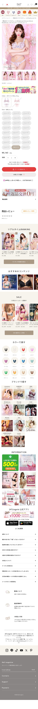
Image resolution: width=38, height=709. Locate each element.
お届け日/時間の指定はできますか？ (11, 555)
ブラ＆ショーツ (8, 12)
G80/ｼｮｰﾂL (16, 147)
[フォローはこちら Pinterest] (31, 650)
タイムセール (24, 12)
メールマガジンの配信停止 (9, 581)
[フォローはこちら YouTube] (21, 650)
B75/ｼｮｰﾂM (26, 113)
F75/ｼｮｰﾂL (16, 137)
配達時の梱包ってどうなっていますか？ (12, 545)
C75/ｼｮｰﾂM (26, 118)
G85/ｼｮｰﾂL (25, 147)
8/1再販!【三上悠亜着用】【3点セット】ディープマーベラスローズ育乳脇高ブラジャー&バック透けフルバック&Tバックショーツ (22, 323)
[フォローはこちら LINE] (12, 650)
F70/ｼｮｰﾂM (6, 137)
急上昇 (30, 12)
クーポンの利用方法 (7, 566)
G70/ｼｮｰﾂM (26, 142)
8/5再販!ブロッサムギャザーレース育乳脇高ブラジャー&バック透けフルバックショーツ (22, 252)
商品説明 (4, 199)
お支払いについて (6, 560)
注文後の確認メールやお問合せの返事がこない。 (14, 576)
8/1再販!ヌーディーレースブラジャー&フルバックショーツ (8, 323)
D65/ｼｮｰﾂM (7, 123)
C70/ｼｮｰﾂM (17, 118)
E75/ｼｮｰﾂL (26, 128)
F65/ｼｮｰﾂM (25, 132)
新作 (3, 12)
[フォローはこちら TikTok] (16, 650)
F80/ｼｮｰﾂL (25, 137)
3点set (19, 12)
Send (33, 670)
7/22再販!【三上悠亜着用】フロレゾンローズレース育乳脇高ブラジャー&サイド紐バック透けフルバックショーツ (8, 252)
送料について (5, 534)
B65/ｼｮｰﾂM (7, 113)
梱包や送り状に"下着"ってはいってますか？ (13, 539)
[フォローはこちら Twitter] (26, 650)
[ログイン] (28, 4)
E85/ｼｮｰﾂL (15, 132)
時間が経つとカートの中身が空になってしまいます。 (16, 571)
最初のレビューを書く (29, 211)
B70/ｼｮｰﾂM (16, 113)
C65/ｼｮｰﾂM (7, 118)
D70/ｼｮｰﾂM (17, 123)
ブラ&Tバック (13, 12)
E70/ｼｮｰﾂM (16, 128)
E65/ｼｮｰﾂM (7, 128)
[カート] (35, 5)
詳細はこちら (17, 608)
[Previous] (2, 12)
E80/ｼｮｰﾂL (6, 132)
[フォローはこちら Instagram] (7, 650)
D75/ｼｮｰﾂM (26, 123)
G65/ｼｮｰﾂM (16, 142)
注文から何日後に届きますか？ (10, 550)
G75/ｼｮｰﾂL (6, 147)
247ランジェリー (6, 18)
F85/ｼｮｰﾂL (6, 142)
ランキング (35, 12)
